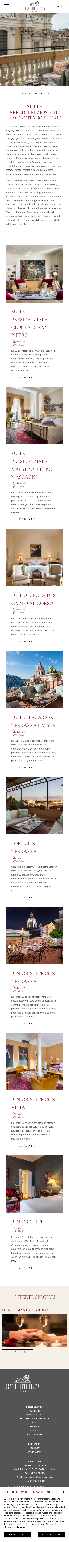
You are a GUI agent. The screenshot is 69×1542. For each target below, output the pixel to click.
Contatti (34, 1410)
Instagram (34, 1451)
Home (21, 93)
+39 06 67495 (37, 1473)
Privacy (34, 1426)
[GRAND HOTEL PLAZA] (34, 6)
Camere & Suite (35, 93)
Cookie (34, 1430)
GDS (34, 1422)
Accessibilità (34, 1434)
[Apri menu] (6, 6)
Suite (48, 93)
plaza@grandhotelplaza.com (38, 1477)
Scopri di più (27, 377)
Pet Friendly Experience (34, 1418)
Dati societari (34, 1414)
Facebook (34, 1447)
